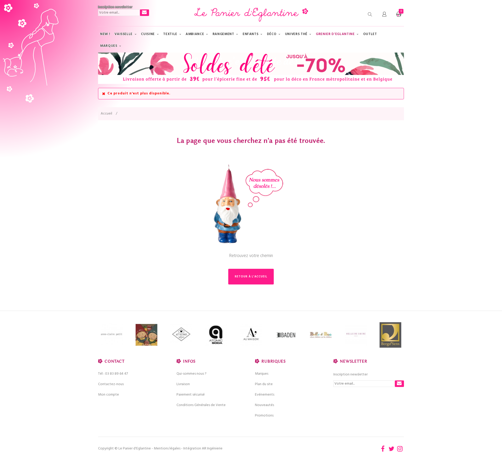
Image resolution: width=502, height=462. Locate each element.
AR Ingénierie (212, 449)
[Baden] (286, 335)
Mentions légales (167, 449)
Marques (261, 374)
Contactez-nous (111, 384)
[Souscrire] (144, 12)
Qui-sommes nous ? (191, 374)
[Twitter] (391, 449)
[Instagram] (400, 449)
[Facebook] (383, 449)
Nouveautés (264, 405)
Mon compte (108, 395)
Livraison (183, 384)
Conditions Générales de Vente (201, 405)
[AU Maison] (251, 335)
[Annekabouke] (146, 335)
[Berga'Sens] (390, 335)
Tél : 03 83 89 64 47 (113, 374)
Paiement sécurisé (190, 395)
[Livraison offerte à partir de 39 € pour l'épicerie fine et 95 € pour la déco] (251, 68)
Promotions (264, 416)
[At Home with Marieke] (181, 335)
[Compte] (384, 14)
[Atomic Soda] (216, 335)
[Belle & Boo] (321, 335)
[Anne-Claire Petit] (111, 335)
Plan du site (264, 384)
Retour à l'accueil (251, 276)
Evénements (264, 395)
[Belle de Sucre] (355, 335)
